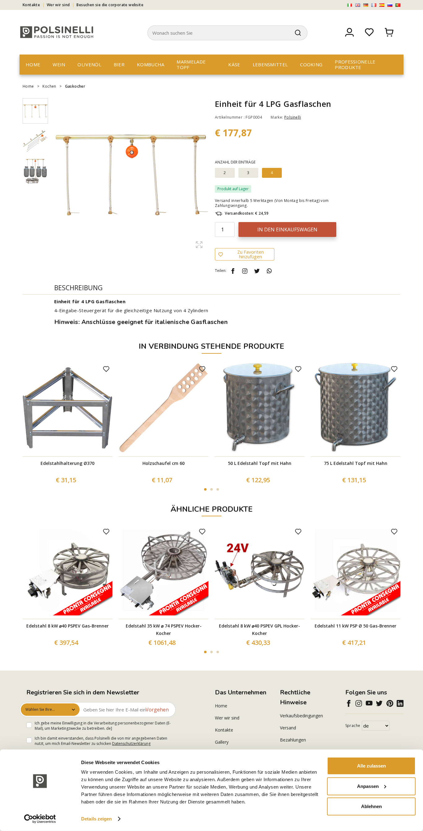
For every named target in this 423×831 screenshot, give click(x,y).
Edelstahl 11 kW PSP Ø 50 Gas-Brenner (355, 626)
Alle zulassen (371, 765)
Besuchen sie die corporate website (109, 4)
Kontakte (31, 4)
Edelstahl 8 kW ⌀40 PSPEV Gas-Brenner (67, 626)
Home (33, 64)
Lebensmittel (270, 64)
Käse (234, 64)
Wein (59, 64)
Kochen (49, 86)
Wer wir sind (58, 4)
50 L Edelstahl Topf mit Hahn (259, 463)
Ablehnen (371, 806)
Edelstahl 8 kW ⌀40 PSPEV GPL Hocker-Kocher (259, 629)
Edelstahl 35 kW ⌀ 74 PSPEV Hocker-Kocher (164, 629)
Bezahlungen (293, 740)
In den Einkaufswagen (287, 229)
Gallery (222, 742)
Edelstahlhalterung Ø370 (67, 463)
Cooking (311, 64)
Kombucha (150, 64)
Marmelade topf (191, 64)
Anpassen (368, 786)
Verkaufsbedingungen (301, 716)
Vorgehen (157, 709)
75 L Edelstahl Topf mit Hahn (355, 463)
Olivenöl (89, 64)
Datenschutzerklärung (131, 743)
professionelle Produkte (355, 64)
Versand (288, 728)
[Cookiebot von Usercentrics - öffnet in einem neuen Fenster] (40, 819)
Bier (119, 64)
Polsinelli (292, 117)
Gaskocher (75, 86)
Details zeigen (96, 818)
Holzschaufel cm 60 (163, 463)
